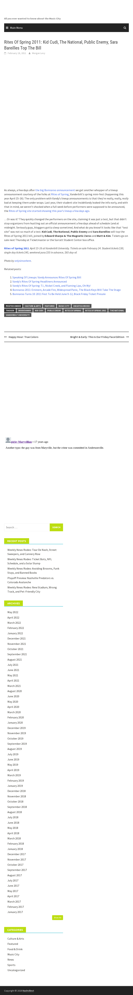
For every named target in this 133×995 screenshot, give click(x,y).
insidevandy (24, 310)
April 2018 (13, 833)
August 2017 (14, 875)
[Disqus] (66, 389)
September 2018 (17, 807)
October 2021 (15, 649)
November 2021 (16, 644)
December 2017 (16, 854)
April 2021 (13, 680)
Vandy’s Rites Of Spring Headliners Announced (39, 281)
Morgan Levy (38, 53)
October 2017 (15, 864)
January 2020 (15, 722)
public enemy (54, 310)
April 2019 (13, 770)
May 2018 (12, 828)
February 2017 (15, 906)
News (10, 959)
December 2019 (16, 728)
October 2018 (15, 801)
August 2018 (14, 812)
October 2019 (15, 738)
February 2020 (15, 717)
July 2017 (12, 880)
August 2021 (14, 659)
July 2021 (12, 664)
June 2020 (13, 696)
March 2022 (14, 622)
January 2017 (15, 912)
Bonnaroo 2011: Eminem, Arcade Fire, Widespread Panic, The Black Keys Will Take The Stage (66, 290)
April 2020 (13, 707)
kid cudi (39, 310)
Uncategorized (81, 306)
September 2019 (17, 743)
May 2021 (12, 675)
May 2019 (12, 764)
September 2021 (17, 654)
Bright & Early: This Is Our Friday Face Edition (97, 337)
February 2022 (15, 628)
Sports (11, 965)
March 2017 (14, 901)
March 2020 (14, 712)
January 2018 (15, 849)
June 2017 (13, 885)
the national (117, 310)
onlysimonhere (23, 260)
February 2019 (15, 780)
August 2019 (14, 749)
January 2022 (15, 633)
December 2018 (16, 791)
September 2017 (17, 870)
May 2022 (12, 612)
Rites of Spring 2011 (16, 248)
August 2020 (14, 691)
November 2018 (16, 796)
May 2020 (12, 701)
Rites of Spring (60, 194)
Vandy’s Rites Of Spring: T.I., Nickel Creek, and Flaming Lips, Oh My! (51, 285)
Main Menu (16, 27)
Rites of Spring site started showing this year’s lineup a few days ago (49, 211)
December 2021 (16, 638)
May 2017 (12, 891)
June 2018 (13, 822)
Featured (50, 306)
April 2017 (13, 896)
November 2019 (16, 733)
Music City (64, 306)
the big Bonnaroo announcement (55, 190)
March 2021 (14, 686)
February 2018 (15, 843)
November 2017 (16, 859)
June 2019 (13, 759)
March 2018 (14, 838)
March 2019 (14, 775)
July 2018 (12, 817)
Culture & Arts (33, 306)
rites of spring (73, 310)
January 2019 (15, 785)
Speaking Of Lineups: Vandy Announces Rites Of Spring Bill (46, 277)
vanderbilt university (18, 315)
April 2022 (13, 617)
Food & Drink (15, 949)
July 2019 (12, 754)
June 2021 (13, 670)
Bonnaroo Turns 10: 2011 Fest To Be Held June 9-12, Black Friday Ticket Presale (59, 294)
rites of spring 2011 (95, 310)
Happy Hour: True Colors (23, 337)
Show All (57, 917)
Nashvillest (28, 990)
